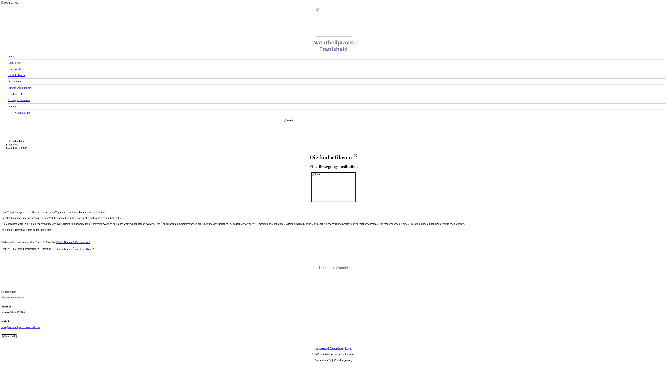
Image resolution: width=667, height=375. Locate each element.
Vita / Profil (14, 62)
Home (11, 56)
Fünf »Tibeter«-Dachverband (73, 242)
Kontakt (12, 106)
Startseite (13, 144)
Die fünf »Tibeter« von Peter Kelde (72, 249)
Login (348, 348)
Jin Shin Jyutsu (16, 75)
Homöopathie (15, 69)
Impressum (322, 348)
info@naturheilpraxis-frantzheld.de (20, 327)
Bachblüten (14, 81)
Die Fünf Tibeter (17, 94)
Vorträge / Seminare (19, 100)
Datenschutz (336, 348)
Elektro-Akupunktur (19, 87)
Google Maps (22, 112)
